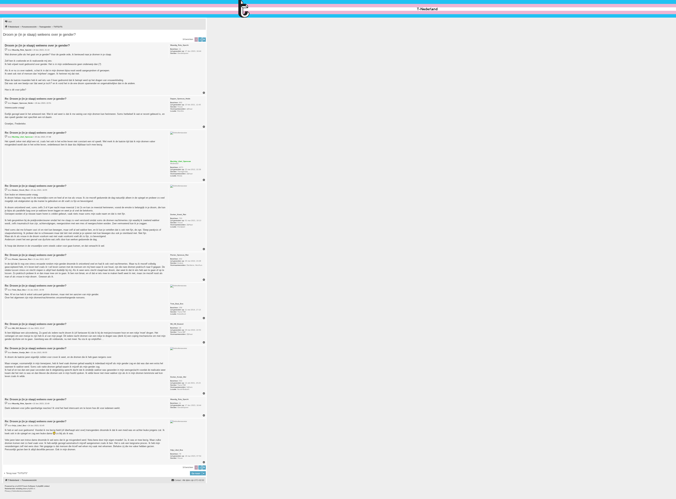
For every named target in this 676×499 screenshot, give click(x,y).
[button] (204, 39)
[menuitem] (8, 22)
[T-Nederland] (251, 9)
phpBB (18, 486)
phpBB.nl (31, 488)
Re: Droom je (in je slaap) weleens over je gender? (35, 98)
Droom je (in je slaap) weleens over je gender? (39, 34)
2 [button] (200, 39)
